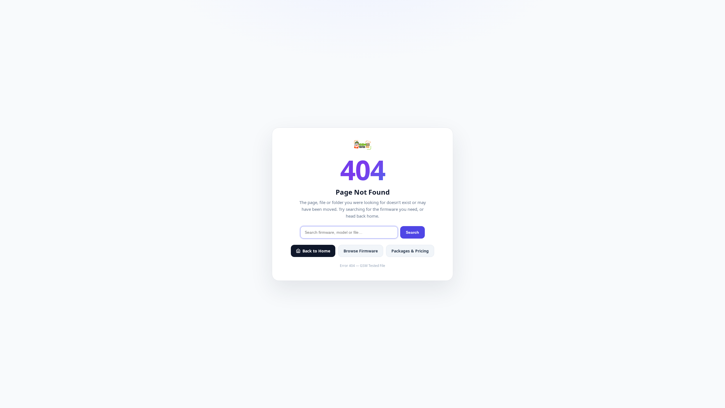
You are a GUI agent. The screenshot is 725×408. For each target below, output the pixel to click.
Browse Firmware (361, 251)
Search (412, 232)
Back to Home (316, 251)
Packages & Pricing (410, 251)
